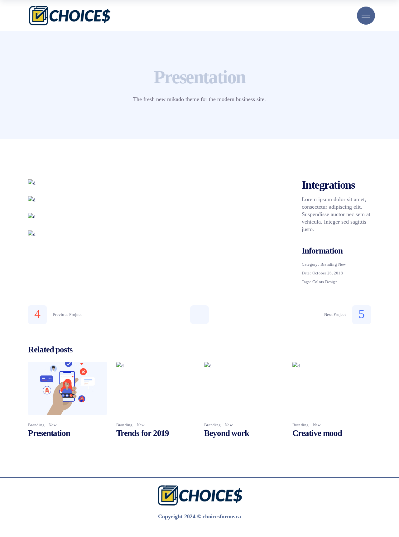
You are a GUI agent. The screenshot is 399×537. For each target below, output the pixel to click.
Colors (318, 281)
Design (331, 281)
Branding (328, 264)
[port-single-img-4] (155, 234)
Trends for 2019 (142, 433)
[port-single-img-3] (155, 216)
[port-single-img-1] (155, 183)
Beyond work (226, 433)
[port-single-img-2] (155, 200)
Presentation (49, 433)
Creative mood (317, 433)
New (342, 264)
